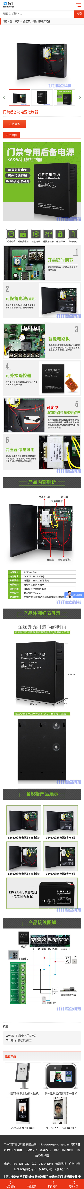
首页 (18, 21)
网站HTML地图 (63, 1150)
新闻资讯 (52, 1186)
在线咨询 (14, 124)
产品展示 (25, 21)
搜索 (79, 13)
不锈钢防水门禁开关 (25, 1035)
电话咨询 (10, 1186)
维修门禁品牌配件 (41, 21)
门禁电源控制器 (23, 1040)
